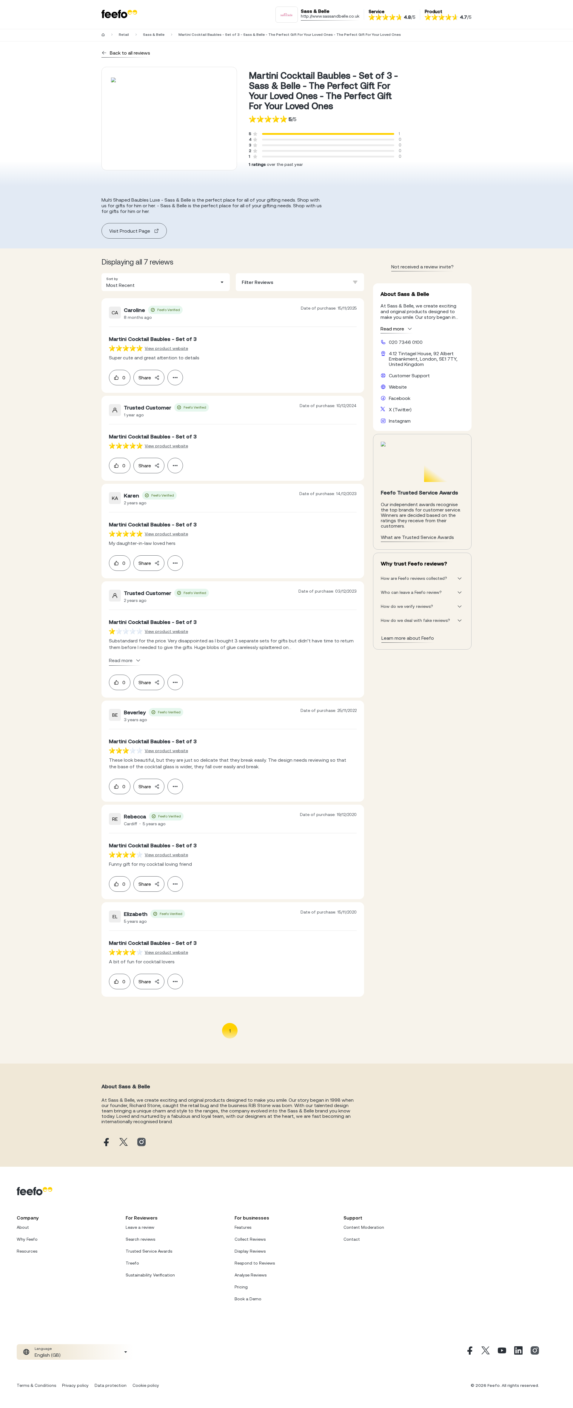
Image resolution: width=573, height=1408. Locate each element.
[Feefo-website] (119, 14)
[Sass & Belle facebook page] (105, 1142)
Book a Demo (248, 1298)
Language (43, 1349)
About (23, 1227)
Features (243, 1227)
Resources (27, 1251)
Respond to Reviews (255, 1263)
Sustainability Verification (150, 1275)
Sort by (112, 279)
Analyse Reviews (251, 1275)
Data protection (111, 1385)
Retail (124, 35)
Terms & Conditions (36, 1385)
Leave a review (140, 1227)
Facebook (399, 398)
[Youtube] (502, 1352)
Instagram (400, 421)
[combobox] (165, 282)
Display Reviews (250, 1251)
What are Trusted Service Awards (417, 537)
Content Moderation (364, 1227)
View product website (166, 348)
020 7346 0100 (406, 342)
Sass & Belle (153, 35)
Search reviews (140, 1239)
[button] (165, 282)
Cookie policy (146, 1385)
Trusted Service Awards (149, 1251)
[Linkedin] (518, 1352)
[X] (485, 1352)
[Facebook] (469, 1352)
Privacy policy (75, 1385)
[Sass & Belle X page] (123, 1142)
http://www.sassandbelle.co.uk (330, 16)
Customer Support (409, 375)
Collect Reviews (250, 1239)
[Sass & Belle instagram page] (141, 1142)
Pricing (241, 1287)
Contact (352, 1239)
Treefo (132, 1263)
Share (144, 377)
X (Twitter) (400, 409)
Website (398, 387)
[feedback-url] (126, 348)
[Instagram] (535, 1352)
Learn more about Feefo (407, 638)
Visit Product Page (129, 231)
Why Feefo (27, 1239)
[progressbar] (328, 134)
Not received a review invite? (422, 266)
